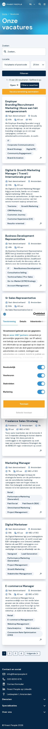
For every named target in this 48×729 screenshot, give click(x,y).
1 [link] (4, 653)
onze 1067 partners (18, 335)
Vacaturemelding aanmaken (24, 91)
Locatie (5, 59)
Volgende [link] (31, 653)
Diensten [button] (7, 699)
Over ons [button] (7, 712)
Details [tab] (23, 321)
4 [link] (21, 653)
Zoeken (5, 45)
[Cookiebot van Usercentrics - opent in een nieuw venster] (34, 314)
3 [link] (15, 653)
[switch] (41, 375)
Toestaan (24, 404)
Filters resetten (29, 85)
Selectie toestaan (24, 412)
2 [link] (9, 653)
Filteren (24, 73)
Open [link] (13, 85)
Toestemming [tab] (9, 321)
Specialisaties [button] (9, 706)
